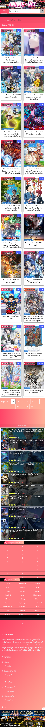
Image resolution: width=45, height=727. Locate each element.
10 (42, 401)
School (37, 607)
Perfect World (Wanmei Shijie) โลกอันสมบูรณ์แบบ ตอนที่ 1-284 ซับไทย (25, 497)
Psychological (37, 603)
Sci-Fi (8, 610)
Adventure (22, 583)
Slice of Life (22, 614)
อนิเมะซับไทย (9, 675)
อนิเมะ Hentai (9, 691)
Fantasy (7, 591)
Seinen (22, 610)
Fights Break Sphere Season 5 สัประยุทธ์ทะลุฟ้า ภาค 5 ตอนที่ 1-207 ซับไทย (25, 452)
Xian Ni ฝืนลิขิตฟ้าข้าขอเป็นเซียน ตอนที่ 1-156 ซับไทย (26, 519)
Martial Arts (37, 595)
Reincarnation (7, 607)
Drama (22, 587)
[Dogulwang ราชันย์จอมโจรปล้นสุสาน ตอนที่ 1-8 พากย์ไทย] (34, 264)
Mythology (22, 603)
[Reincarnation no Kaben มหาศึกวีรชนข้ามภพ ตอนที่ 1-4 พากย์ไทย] (34, 116)
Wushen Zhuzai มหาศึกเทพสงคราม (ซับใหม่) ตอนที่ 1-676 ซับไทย (25, 531)
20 (13, 406)
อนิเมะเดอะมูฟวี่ (10, 687)
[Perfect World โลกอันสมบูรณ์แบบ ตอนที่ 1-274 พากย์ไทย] (34, 375)
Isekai (22, 595)
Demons (7, 587)
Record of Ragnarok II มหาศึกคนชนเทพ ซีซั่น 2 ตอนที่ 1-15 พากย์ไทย (26, 441)
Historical (8, 595)
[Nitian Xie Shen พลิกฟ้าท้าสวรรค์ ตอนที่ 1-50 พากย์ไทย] (11, 264)
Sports (37, 614)
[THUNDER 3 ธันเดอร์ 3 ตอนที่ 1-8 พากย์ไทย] (11, 301)
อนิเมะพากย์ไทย (10, 671)
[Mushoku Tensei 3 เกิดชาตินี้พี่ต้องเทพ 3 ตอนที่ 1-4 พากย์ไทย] (11, 79)
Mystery (7, 603)
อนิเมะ (6, 662)
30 (18, 406)
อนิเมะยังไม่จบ (9, 700)
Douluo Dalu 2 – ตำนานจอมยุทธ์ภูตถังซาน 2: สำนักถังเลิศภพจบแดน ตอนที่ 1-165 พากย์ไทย (26, 463)
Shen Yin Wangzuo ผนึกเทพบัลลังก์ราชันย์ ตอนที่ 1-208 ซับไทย (25, 475)
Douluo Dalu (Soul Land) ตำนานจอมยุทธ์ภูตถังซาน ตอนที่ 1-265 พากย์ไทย (26, 508)
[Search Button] (42, 11)
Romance (22, 607)
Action (7, 583)
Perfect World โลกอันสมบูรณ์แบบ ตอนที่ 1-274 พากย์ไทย (26, 486)
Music (37, 599)
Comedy (37, 583)
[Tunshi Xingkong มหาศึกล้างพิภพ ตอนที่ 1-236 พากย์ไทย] (34, 227)
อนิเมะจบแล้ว (9, 696)
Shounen (7, 614)
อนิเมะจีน (7, 666)
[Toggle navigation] (4, 11)
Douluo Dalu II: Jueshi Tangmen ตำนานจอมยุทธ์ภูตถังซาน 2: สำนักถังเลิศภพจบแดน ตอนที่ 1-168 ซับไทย (26, 430)
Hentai (37, 591)
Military (22, 599)
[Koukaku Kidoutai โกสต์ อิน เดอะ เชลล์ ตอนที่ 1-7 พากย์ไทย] (34, 338)
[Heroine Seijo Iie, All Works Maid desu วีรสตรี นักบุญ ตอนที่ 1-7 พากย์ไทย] (11, 338)
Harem (22, 591)
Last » (32, 406)
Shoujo (37, 610)
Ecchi (37, 587)
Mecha (7, 599)
